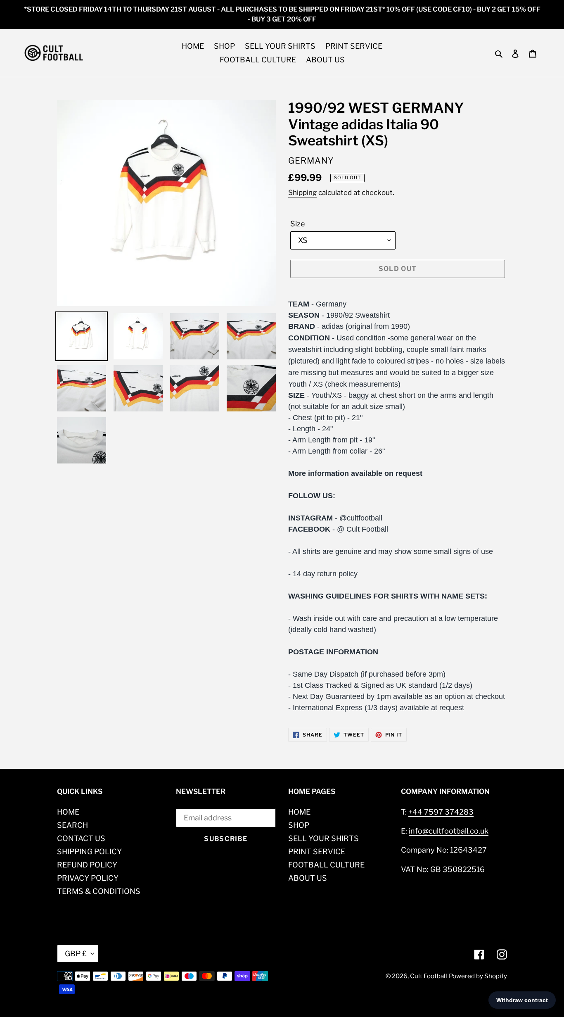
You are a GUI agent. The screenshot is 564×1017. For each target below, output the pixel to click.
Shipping (302, 192)
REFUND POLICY (87, 864)
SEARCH (72, 825)
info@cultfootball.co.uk (448, 831)
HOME (68, 812)
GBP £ (76, 953)
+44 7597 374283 (441, 812)
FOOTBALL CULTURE (326, 864)
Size (297, 223)
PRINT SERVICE (316, 851)
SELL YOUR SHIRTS (323, 838)
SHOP (298, 825)
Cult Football (428, 976)
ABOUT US (307, 878)
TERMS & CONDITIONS (98, 891)
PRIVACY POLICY (87, 878)
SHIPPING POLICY (89, 851)
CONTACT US (81, 838)
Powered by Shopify (478, 976)
